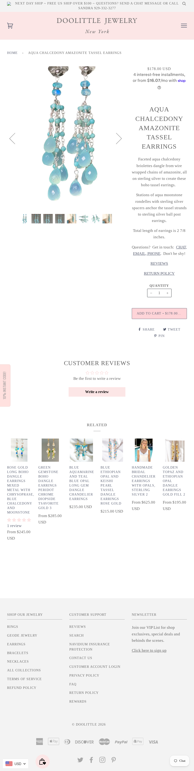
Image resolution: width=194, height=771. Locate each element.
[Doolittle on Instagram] (102, 761)
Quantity (159, 286)
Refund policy (21, 688)
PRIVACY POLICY (84, 675)
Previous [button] (15, 138)
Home (12, 53)
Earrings (16, 644)
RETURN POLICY (159, 273)
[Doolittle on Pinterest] (113, 761)
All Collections (24, 670)
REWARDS (78, 701)
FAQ (72, 684)
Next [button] (116, 138)
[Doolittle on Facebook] (91, 761)
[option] (66, 138)
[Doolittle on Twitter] (80, 761)
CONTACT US (80, 658)
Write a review (97, 392)
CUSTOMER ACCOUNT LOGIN (94, 667)
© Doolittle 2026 (89, 724)
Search (76, 635)
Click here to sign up (149, 650)
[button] (19, 520)
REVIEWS (159, 263)
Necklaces (18, 661)
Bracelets (17, 653)
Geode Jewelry (22, 635)
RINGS (12, 627)
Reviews (77, 627)
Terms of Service (24, 679)
